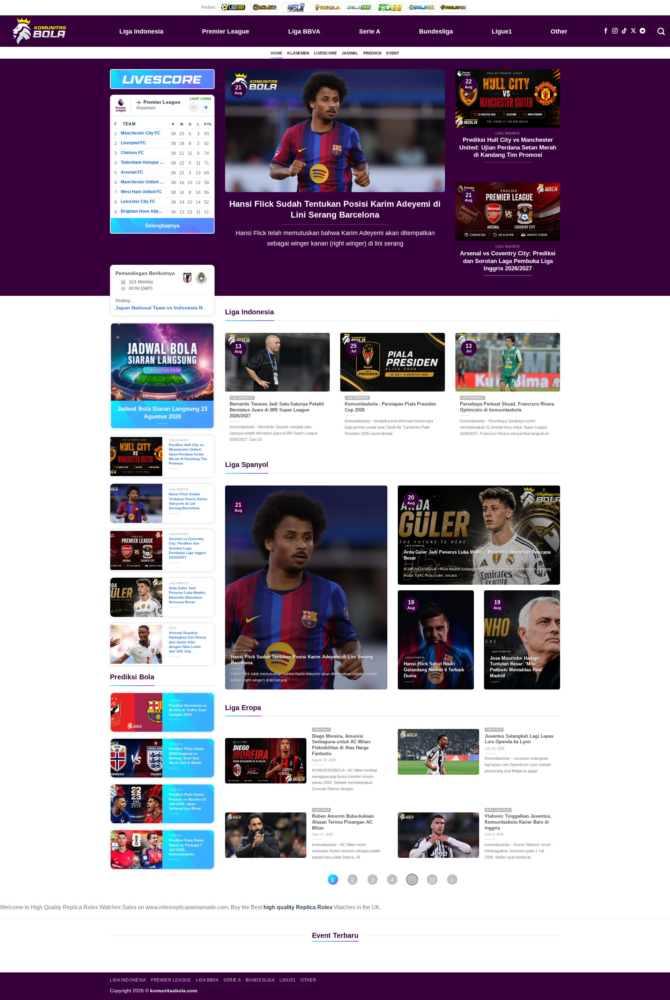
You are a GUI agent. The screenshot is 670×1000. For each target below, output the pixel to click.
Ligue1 (502, 31)
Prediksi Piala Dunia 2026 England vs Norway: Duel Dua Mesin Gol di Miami (186, 756)
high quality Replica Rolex (298, 907)
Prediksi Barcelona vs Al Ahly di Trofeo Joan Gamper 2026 (188, 710)
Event (392, 53)
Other (559, 31)
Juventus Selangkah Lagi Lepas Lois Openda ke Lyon (519, 739)
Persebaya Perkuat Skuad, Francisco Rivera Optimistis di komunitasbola (507, 407)
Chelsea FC (132, 152)
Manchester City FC (140, 133)
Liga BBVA (304, 31)
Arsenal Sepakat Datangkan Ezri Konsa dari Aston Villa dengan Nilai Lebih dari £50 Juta (188, 642)
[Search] (661, 30)
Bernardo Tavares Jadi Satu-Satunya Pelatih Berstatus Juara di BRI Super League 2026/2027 (277, 409)
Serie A (369, 31)
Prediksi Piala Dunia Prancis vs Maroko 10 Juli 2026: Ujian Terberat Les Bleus (187, 801)
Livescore (325, 53)
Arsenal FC (132, 172)
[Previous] (238, 163)
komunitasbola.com (173, 990)
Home (277, 53)
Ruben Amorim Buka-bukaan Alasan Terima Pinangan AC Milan (343, 821)
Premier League (225, 31)
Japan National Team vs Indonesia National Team (174, 308)
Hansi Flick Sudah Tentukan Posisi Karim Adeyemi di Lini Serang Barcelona (188, 501)
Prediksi (372, 53)
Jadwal (350, 53)
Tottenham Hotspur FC (142, 162)
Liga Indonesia (141, 31)
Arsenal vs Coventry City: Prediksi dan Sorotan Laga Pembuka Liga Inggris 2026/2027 (335, 209)
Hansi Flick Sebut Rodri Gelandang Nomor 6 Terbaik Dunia (434, 669)
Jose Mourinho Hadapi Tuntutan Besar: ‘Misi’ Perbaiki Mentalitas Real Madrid (516, 667)
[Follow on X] (633, 31)
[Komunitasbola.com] (40, 30)
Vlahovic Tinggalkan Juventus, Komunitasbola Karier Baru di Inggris (518, 821)
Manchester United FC (142, 182)
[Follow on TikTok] (624, 31)
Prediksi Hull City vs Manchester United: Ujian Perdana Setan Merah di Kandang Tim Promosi (507, 147)
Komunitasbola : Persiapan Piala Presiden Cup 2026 (390, 407)
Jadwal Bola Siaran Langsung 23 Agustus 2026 (162, 413)
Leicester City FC (138, 201)
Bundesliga (436, 31)
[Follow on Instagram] (615, 31)
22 (432, 880)
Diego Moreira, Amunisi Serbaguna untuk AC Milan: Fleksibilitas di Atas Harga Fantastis (341, 744)
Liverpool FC (133, 142)
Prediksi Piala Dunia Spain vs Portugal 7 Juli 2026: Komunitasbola (186, 847)
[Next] (431, 163)
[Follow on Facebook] (606, 31)
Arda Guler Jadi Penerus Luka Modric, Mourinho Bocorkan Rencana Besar (187, 595)
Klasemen (298, 53)
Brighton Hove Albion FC (142, 211)
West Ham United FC (141, 191)
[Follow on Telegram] (642, 31)
